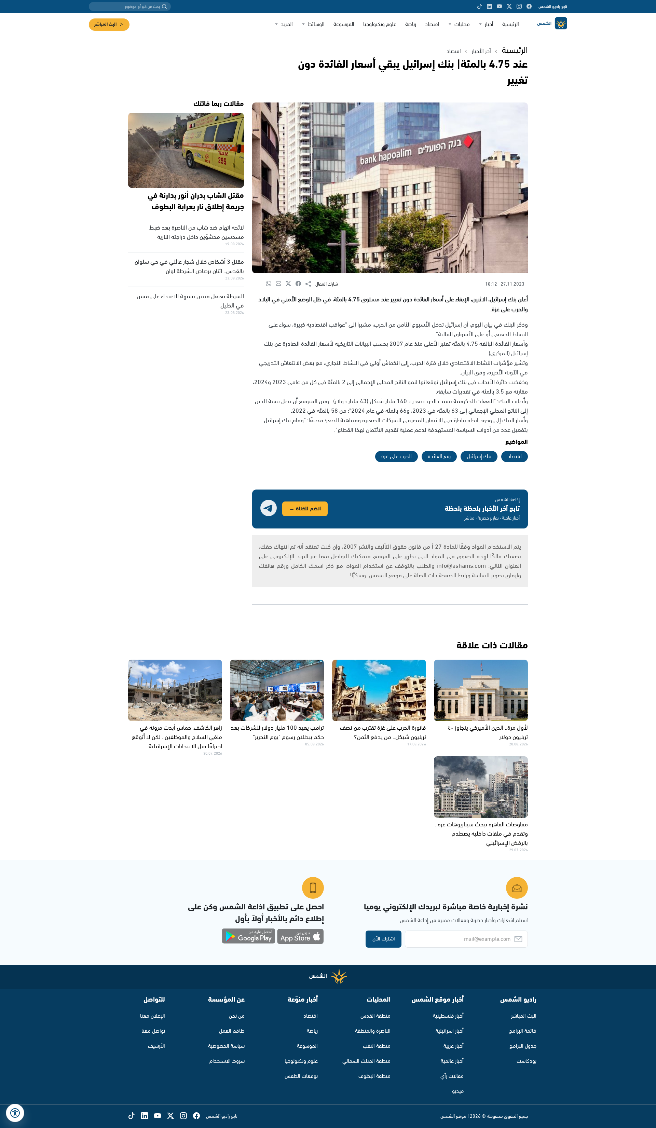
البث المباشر (105, 24)
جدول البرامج (522, 1046)
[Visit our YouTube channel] (499, 6)
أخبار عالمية (452, 1061)
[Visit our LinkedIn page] (489, 6)
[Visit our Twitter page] (509, 6)
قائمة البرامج (522, 1031)
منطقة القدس (375, 1016)
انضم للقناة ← (305, 509)
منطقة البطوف (374, 1076)
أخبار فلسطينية (448, 1016)
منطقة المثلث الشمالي (366, 1061)
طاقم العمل (232, 1031)
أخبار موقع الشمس (438, 1000)
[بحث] (164, 6)
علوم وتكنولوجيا (379, 24)
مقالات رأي (452, 1076)
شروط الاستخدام (227, 1061)
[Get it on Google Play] (248, 936)
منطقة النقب (377, 1046)
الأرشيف (156, 1046)
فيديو (458, 1091)
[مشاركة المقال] (310, 284)
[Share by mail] (281, 284)
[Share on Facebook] (300, 284)
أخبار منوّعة (303, 1000)
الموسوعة (343, 24)
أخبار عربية (453, 1046)
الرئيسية (510, 24)
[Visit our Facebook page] (529, 6)
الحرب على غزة (396, 456)
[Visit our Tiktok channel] (479, 6)
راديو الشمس (518, 1000)
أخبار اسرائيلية (450, 1031)
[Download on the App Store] (300, 936)
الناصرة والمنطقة (373, 1031)
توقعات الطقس (301, 1076)
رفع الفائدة (439, 456)
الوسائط (316, 24)
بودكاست (526, 1061)
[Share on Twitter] (291, 284)
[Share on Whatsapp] (271, 284)
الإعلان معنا (152, 1016)
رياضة (410, 24)
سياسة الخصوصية (226, 1046)
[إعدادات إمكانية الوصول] (15, 1113)
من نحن (237, 1016)
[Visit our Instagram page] (519, 6)
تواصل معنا (153, 1031)
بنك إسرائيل (479, 456)
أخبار (489, 24)
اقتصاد (432, 24)
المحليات (379, 1000)
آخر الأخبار (481, 51)
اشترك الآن (383, 939)
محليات (462, 24)
